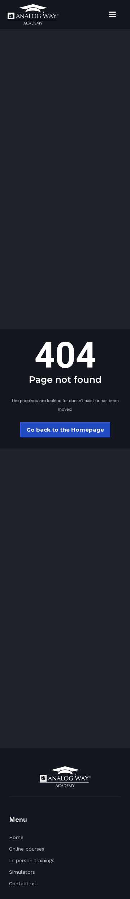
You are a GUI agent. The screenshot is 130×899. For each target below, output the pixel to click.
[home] (33, 14)
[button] (112, 14)
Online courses (26, 849)
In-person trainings (32, 860)
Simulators (22, 872)
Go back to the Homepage (65, 429)
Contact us (22, 883)
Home (16, 837)
